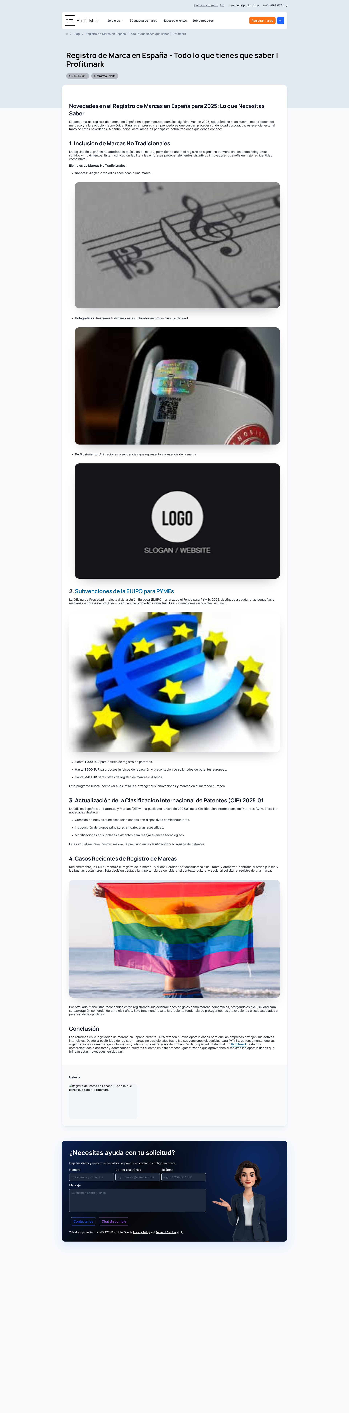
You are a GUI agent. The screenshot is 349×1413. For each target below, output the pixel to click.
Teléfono (167, 1169)
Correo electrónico (128, 1169)
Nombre (74, 1169)
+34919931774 (274, 5)
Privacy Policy (141, 1232)
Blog (222, 5)
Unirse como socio (206, 5)
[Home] (82, 20)
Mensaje (75, 1185)
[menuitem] (143, 21)
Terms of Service (166, 1232)
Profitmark (239, 1044)
